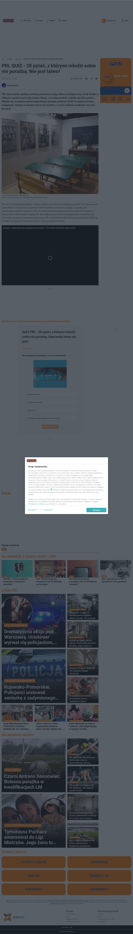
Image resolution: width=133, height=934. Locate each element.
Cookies (40, 504)
